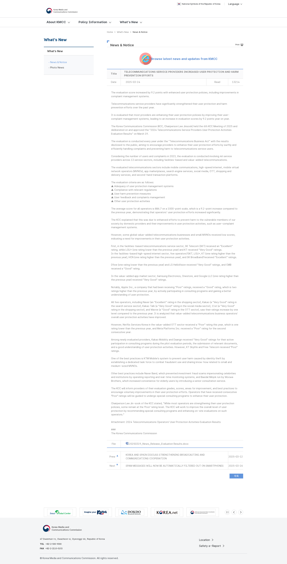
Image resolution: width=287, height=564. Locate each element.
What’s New (55, 51)
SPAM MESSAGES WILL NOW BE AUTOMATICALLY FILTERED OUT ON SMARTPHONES (175, 465)
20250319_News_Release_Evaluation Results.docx (159, 443)
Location (205, 540)
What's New (129, 22)
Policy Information (93, 22)
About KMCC (56, 22)
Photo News (57, 67)
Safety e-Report (210, 546)
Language (234, 3)
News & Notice (58, 62)
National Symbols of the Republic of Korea (201, 4)
